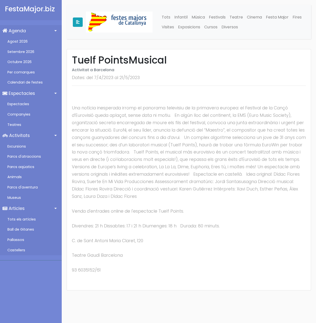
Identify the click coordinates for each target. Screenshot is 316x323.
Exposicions (189, 27)
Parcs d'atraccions (24, 156)
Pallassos (15, 239)
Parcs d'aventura (22, 187)
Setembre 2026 (20, 51)
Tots (166, 17)
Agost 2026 (17, 41)
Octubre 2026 (19, 61)
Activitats (19, 135)
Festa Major (277, 17)
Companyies (18, 114)
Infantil (181, 17)
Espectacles (21, 93)
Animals (14, 176)
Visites (168, 27)
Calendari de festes (25, 82)
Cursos (210, 27)
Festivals (217, 17)
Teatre (236, 17)
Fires (297, 17)
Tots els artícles (21, 219)
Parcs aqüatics (20, 166)
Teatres (14, 124)
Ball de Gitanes (20, 229)
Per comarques (21, 72)
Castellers (16, 250)
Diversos (229, 27)
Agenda (16, 31)
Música (198, 17)
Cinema (254, 17)
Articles (16, 208)
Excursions (16, 146)
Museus (14, 197)
